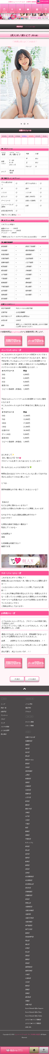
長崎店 (27, 989)
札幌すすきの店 (30, 737)
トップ (3, 704)
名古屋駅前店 (29, 876)
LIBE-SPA (28, 1027)
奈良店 (27, 899)
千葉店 (27, 824)
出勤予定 (3, 711)
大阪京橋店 (28, 921)
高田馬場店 (28, 771)
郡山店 (27, 756)
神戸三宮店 (28, 929)
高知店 (27, 963)
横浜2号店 (28, 808)
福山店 (27, 944)
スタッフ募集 (29, 725)
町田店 (27, 801)
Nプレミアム (29, 842)
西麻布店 (28, 793)
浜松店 (27, 869)
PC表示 (17, 679)
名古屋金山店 (29, 884)
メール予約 (28, 704)
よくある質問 (5, 730)
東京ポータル (29, 759)
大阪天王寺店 (29, 918)
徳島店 (27, 959)
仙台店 (27, 752)
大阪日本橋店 (29, 910)
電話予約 (28, 708)
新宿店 (27, 763)
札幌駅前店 (28, 741)
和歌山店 (28, 903)
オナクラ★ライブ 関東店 (33, 1019)
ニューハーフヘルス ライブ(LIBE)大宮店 (27, 1034)
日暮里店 (28, 786)
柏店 (26, 827)
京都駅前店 (28, 895)
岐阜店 (27, 861)
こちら (18, 215)
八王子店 (28, 797)
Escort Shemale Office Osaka (33, 1016)
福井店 (27, 857)
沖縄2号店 (28, 1004)
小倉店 (27, 974)
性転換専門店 (29, 937)
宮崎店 (27, 993)
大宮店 (27, 820)
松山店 (27, 952)
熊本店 (27, 985)
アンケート (4, 715)
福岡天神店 (28, 970)
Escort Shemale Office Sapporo (34, 1008)
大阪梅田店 (28, 906)
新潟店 (27, 846)
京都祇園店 (28, 891)
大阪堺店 (28, 914)
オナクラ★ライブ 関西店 (33, 1023)
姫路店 (27, 933)
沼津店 (27, 872)
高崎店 (27, 835)
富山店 (27, 850)
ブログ (3, 719)
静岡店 (27, 865)
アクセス (28, 711)
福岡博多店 (28, 967)
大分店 (27, 982)
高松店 (27, 955)
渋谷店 (27, 767)
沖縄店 (27, 1001)
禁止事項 (3, 734)
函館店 (27, 744)
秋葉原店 (28, 778)
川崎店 (27, 812)
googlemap (15, 332)
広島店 (27, 948)
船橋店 (27, 831)
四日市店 (28, 888)
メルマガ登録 (5, 726)
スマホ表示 (32, 679)
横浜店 (27, 805)
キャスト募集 (29, 722)
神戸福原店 (28, 925)
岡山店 (27, 940)
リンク (3, 723)
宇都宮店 (28, 839)
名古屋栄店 (28, 880)
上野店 (27, 775)
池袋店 (27, 782)
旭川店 (27, 748)
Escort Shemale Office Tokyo (33, 1012)
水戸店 (27, 816)
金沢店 (27, 854)
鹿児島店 (28, 997)
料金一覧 (3, 708)
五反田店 (28, 790)
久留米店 (28, 978)
